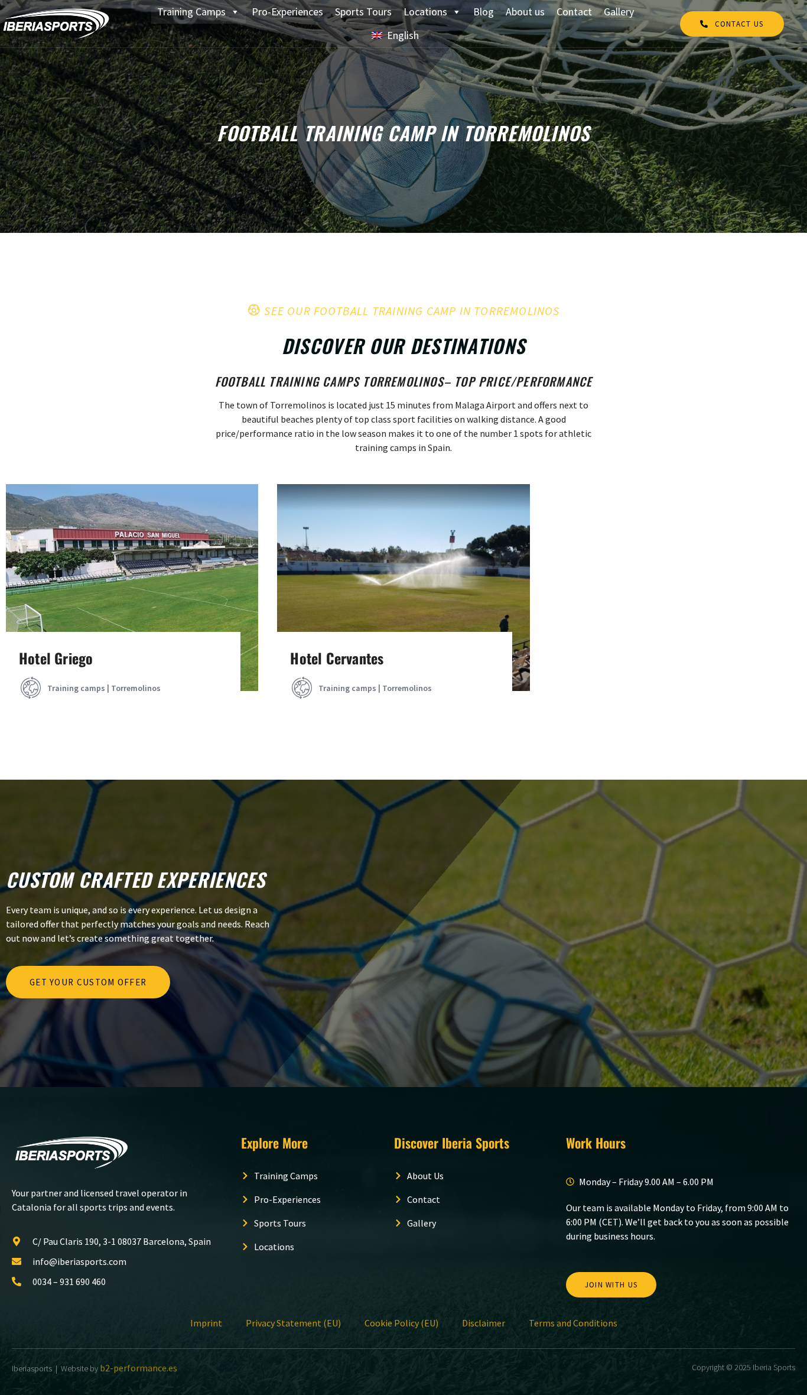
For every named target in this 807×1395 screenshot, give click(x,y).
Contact (574, 11)
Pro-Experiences (287, 11)
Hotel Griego (56, 658)
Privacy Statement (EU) (293, 1323)
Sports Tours (363, 11)
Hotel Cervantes (336, 658)
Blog (483, 11)
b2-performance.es (138, 1368)
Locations (425, 11)
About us (525, 11)
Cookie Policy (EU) (401, 1323)
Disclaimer (483, 1323)
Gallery (619, 11)
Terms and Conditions (573, 1323)
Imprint (206, 1323)
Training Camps (191, 11)
